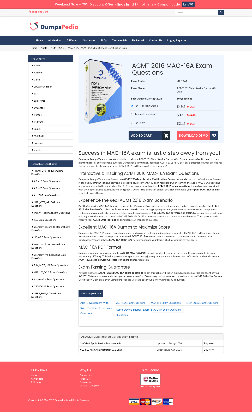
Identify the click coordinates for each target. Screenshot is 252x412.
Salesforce (39, 100)
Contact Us (155, 40)
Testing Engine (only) (146, 114)
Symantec (39, 107)
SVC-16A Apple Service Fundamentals (100, 343)
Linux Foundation (42, 86)
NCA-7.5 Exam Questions (47, 237)
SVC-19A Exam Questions (166, 309)
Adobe (37, 65)
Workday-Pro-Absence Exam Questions (48, 246)
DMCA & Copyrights (91, 385)
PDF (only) (140, 122)
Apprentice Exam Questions (48, 279)
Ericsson (38, 142)
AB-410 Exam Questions (46, 181)
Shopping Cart (39, 11)
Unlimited (138, 40)
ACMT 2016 (57, 47)
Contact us (86, 375)
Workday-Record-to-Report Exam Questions (50, 228)
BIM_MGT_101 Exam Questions (50, 265)
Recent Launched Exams (44, 163)
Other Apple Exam (91, 293)
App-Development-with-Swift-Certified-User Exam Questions (96, 308)
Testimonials (119, 40)
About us (85, 378)
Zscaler (37, 149)
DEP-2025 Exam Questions (202, 302)
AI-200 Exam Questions (46, 195)
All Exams (72, 40)
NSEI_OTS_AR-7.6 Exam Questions (45, 204)
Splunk (37, 128)
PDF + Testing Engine (146, 105)
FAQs (104, 40)
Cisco (36, 79)
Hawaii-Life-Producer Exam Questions (47, 172)
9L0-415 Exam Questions (166, 302)
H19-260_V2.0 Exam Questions (50, 272)
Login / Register (176, 40)
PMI (35, 93)
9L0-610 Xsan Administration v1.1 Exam (101, 349)
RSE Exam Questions (44, 219)
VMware (38, 121)
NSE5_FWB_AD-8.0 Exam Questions (46, 295)
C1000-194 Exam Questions (48, 286)
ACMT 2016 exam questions (174, 186)
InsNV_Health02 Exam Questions (51, 212)
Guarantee (89, 40)
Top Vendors (38, 58)
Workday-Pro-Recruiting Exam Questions (48, 256)
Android (38, 72)
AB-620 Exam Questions (46, 188)
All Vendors (55, 40)
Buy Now (209, 343)
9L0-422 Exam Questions (130, 302)
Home (39, 40)
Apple (44, 47)
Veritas (37, 114)
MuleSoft (38, 135)
